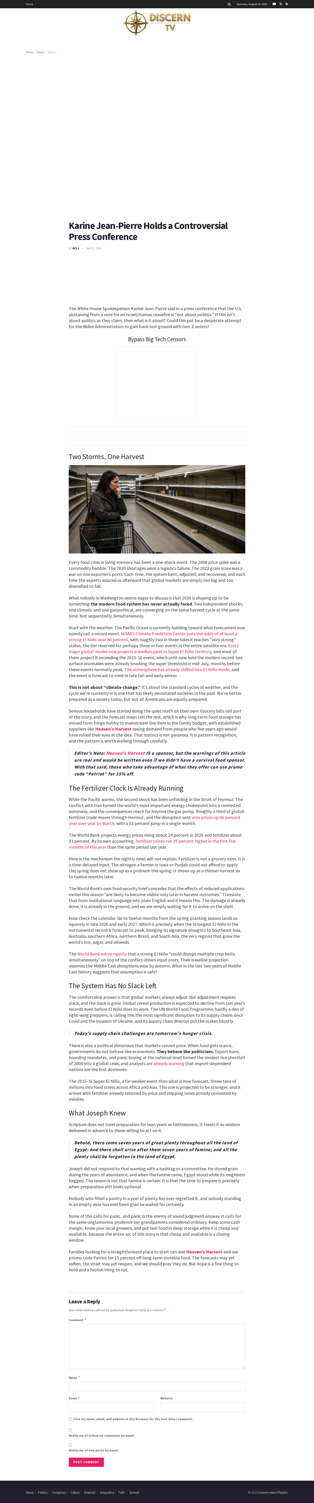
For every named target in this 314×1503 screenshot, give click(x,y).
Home (29, 4)
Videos (40, 52)
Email (74, 1398)
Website (166, 1398)
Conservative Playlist (272, 1492)
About (30, 1492)
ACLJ (75, 248)
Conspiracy (59, 1492)
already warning (168, 1063)
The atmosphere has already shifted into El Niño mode (176, 669)
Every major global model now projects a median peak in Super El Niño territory (154, 648)
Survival (134, 1492)
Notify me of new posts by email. (94, 1450)
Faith (122, 1492)
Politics (52, 52)
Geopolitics (107, 1492)
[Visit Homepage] (157, 23)
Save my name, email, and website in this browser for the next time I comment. (133, 1419)
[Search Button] (229, 4)
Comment (77, 1320)
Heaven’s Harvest (113, 729)
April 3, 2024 (93, 248)
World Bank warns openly (102, 954)
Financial (89, 1492)
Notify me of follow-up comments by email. (101, 1435)
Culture (75, 1492)
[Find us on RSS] (286, 4)
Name (74, 1377)
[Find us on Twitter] (280, 4)
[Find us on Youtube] (274, 4)
